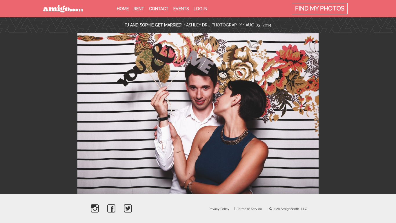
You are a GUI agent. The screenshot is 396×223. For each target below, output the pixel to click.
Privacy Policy (218, 209)
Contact (158, 8)
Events (181, 8)
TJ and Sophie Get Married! (153, 25)
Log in (200, 8)
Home (123, 8)
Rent (139, 8)
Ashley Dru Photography (214, 25)
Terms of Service (249, 209)
